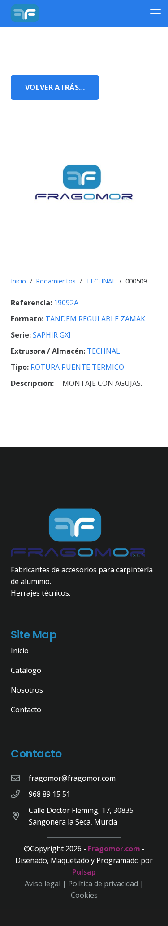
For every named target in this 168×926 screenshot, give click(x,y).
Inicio (18, 281)
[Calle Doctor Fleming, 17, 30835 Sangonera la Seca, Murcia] (20, 816)
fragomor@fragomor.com (72, 778)
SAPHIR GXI (52, 335)
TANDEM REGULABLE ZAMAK (95, 319)
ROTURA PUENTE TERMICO (77, 367)
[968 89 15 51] (20, 794)
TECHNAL (101, 281)
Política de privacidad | (106, 883)
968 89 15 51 (49, 794)
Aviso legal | (46, 883)
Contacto (26, 710)
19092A (66, 303)
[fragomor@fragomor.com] (20, 778)
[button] (155, 13)
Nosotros (27, 690)
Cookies (84, 895)
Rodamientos (56, 281)
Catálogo (26, 670)
